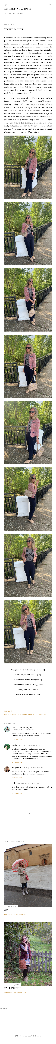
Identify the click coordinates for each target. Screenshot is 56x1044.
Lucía (14, 745)
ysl (45, 714)
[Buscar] (50, 4)
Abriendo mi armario (17, 9)
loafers (14, 714)
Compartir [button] (8, 711)
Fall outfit (12, 988)
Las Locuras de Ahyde (22, 727)
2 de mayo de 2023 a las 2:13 (33, 768)
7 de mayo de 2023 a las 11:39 (28, 783)
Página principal (14, 14)
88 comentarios (20, 993)
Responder (17, 740)
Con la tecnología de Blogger (30, 1036)
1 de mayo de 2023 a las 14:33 (24, 730)
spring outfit (27, 714)
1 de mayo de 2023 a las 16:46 (28, 745)
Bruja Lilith (16, 767)
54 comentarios (20, 914)
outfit (20, 714)
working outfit (38, 714)
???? (6, 909)
